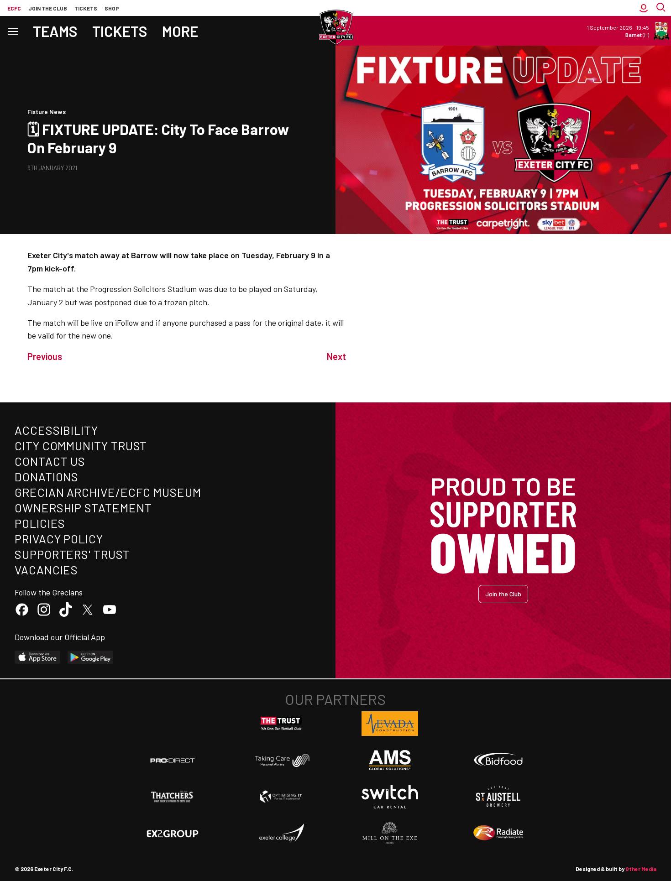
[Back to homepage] (335, 27)
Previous (44, 356)
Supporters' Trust (72, 554)
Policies (40, 523)
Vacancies (46, 570)
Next (336, 356)
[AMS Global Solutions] (390, 760)
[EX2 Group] (172, 833)
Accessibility (56, 430)
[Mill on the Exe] (390, 833)
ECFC (14, 8)
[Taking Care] (281, 760)
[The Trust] (281, 724)
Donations (47, 476)
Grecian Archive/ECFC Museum (108, 492)
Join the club (47, 8)
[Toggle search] (662, 8)
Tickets (85, 8)
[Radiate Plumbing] (498, 833)
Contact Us (50, 461)
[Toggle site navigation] (13, 31)
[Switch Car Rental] (390, 796)
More (180, 31)
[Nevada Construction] (390, 723)
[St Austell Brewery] (498, 796)
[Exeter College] (281, 833)
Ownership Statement (83, 507)
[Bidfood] (498, 760)
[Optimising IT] (281, 797)
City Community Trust (81, 445)
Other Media (640, 868)
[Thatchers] (172, 797)
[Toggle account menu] (643, 8)
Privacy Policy (59, 539)
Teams (55, 31)
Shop (112, 8)
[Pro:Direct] (172, 760)
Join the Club (503, 594)
